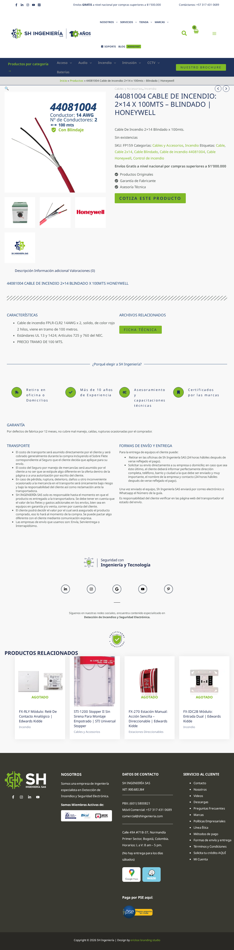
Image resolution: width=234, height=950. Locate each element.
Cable (220, 145)
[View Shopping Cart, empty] (196, 33)
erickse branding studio (145, 940)
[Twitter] (29, 797)
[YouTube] (33, 4)
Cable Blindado (146, 151)
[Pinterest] (39, 4)
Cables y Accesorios (129, 89)
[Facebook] (16, 4)
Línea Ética (201, 827)
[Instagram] (27, 4)
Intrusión (129, 62)
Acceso (62, 62)
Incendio (105, 62)
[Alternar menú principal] (214, 33)
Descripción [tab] (24, 270)
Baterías (63, 72)
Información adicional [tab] (51, 270)
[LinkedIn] (22, 4)
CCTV (151, 62)
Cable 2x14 (123, 151)
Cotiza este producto (150, 198)
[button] (184, 34)
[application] (116, 22)
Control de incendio (148, 158)
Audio (83, 62)
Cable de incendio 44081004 (182, 151)
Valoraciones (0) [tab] (82, 270)
